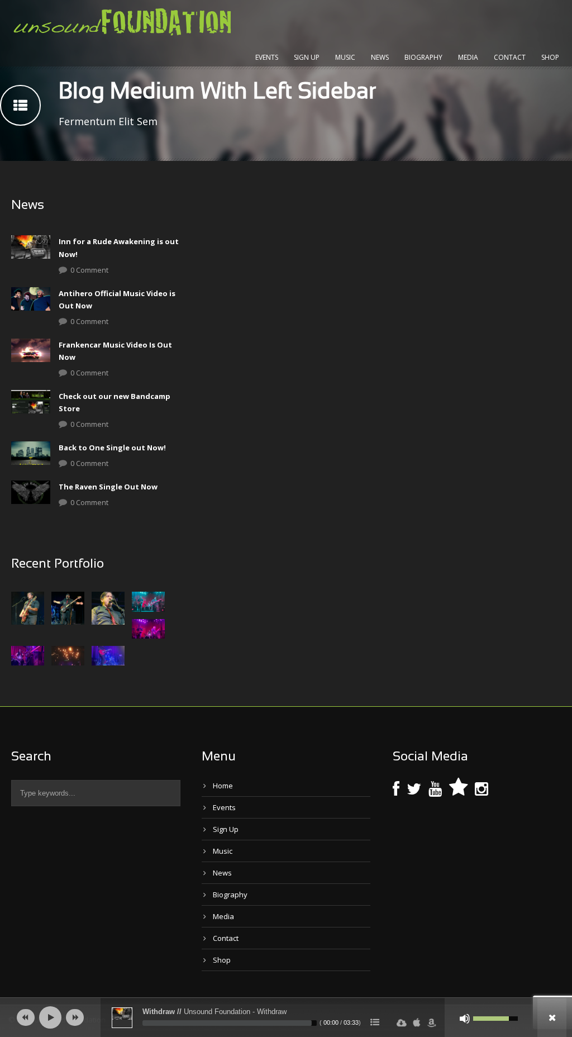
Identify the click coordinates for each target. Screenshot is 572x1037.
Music (345, 57)
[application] (286, 1017)
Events (266, 57)
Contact (510, 57)
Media (468, 57)
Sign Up (307, 57)
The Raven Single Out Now (108, 487)
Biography (423, 57)
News (380, 57)
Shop (550, 57)
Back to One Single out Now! (112, 448)
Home (223, 786)
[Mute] (464, 1018)
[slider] (229, 1023)
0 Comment (89, 270)
